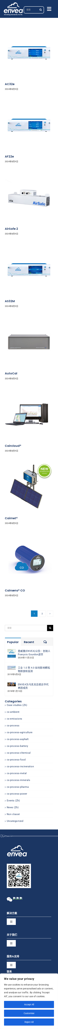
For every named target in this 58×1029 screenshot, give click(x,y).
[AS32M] (29, 247)
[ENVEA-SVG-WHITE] (13, 3)
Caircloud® (13, 446)
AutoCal (11, 373)
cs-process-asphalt (18, 739)
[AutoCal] (29, 319)
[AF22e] (29, 102)
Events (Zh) (13, 800)
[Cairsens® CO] (29, 536)
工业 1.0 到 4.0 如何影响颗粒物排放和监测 (34, 669)
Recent (29, 642)
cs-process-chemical (19, 752)
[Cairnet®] (29, 464)
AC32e (10, 84)
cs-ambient (13, 711)
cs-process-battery (17, 746)
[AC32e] (29, 30)
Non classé (13, 814)
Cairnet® (11, 518)
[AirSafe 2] (29, 174)
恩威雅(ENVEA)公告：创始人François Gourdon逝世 (34, 653)
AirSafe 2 (11, 229)
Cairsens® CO (15, 590)
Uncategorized (15, 821)
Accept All (29, 1004)
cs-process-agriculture (20, 732)
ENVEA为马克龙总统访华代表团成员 (33, 686)
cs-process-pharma (18, 786)
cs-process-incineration (20, 766)
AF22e (9, 156)
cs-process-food (16, 759)
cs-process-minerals (18, 780)
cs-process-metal (17, 773)
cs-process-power (17, 793)
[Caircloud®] (29, 391)
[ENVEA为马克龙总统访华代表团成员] (11, 684)
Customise (29, 1013)
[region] (29, 1001)
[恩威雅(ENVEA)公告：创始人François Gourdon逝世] (11, 650)
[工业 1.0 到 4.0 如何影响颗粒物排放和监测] (11, 667)
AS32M (10, 301)
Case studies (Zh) (17, 705)
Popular (13, 642)
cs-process (13, 725)
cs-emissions (14, 718)
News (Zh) (13, 807)
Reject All (29, 1022)
